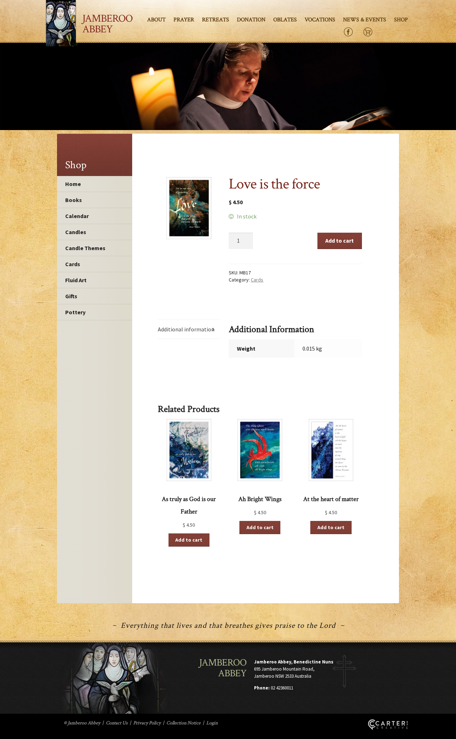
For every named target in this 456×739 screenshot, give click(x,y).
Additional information (186, 329)
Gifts (71, 296)
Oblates (285, 20)
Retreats (215, 20)
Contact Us (117, 723)
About (156, 20)
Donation (251, 20)
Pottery (75, 312)
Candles (75, 232)
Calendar (77, 215)
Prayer (183, 20)
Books (73, 199)
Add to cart (339, 240)
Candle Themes (85, 248)
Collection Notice (183, 723)
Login (212, 723)
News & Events (364, 20)
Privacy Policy (147, 723)
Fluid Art (76, 280)
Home (73, 183)
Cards (72, 264)
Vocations (320, 20)
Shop (401, 20)
